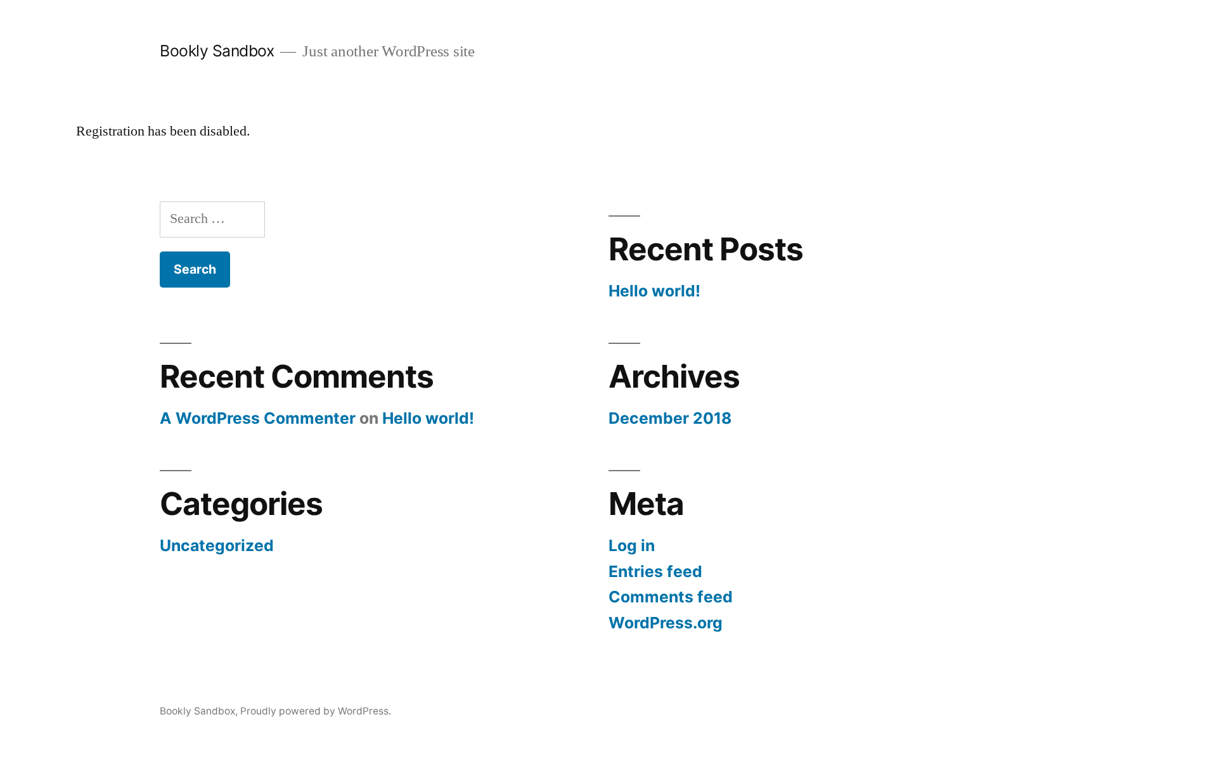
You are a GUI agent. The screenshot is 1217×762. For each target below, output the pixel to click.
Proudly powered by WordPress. (315, 711)
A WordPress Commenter (258, 418)
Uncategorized (217, 545)
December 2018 (669, 418)
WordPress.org (665, 622)
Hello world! (654, 290)
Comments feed (670, 596)
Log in (631, 545)
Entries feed (655, 571)
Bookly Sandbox (217, 50)
